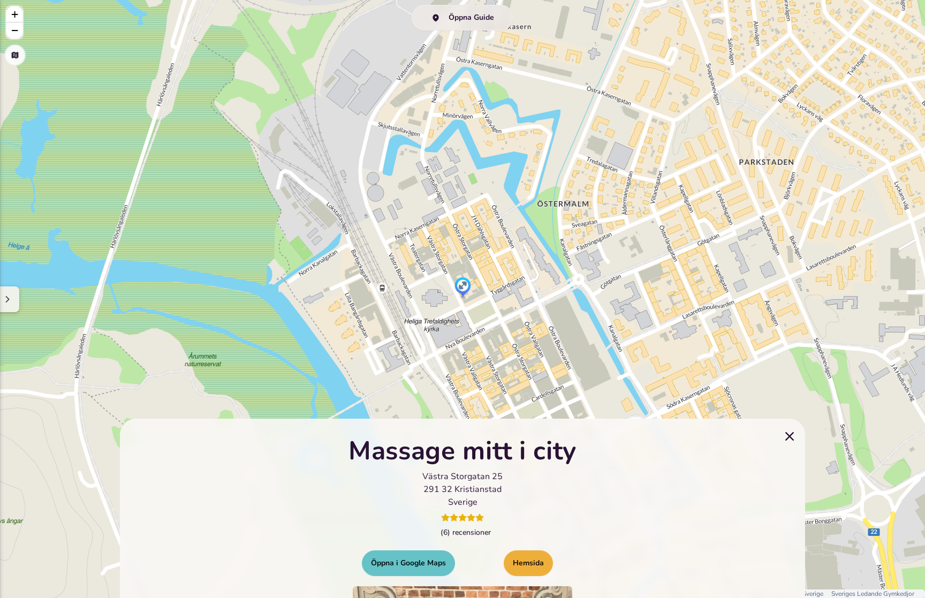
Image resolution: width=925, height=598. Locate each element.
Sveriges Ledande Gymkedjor (872, 593)
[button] (463, 288)
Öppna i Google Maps (408, 562)
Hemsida (528, 562)
